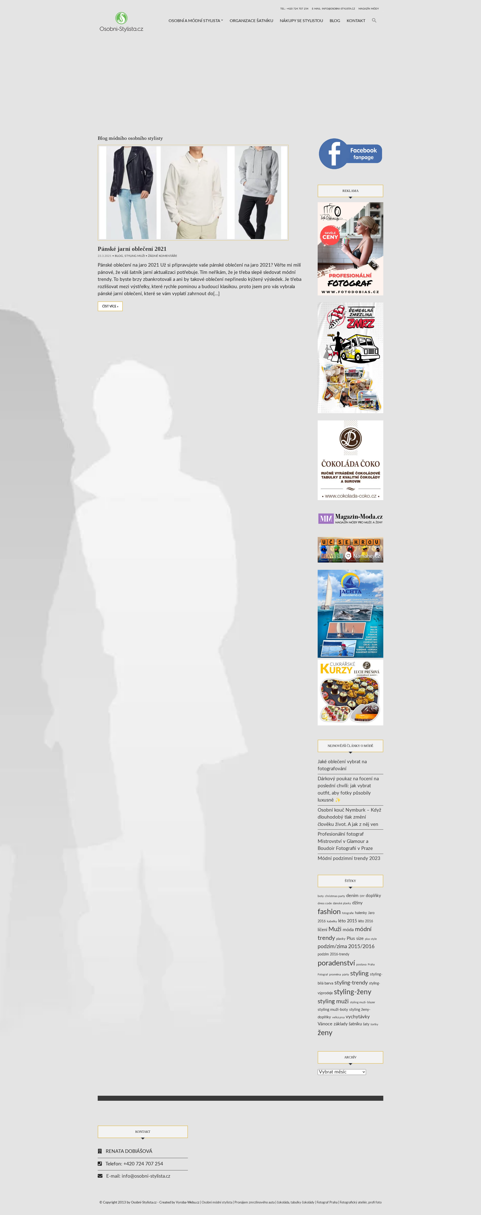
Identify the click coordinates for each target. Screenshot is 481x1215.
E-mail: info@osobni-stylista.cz (333, 9)
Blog (335, 21)
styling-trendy (351, 982)
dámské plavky (342, 903)
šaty (366, 1024)
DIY (362, 896)
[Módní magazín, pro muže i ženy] (351, 518)
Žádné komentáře (162, 255)
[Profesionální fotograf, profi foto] (351, 248)
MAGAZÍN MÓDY (368, 9)
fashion (329, 912)
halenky (361, 913)
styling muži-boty (333, 1010)
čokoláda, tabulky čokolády (295, 1202)
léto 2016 (365, 921)
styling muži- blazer (362, 1002)
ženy (325, 1033)
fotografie (348, 913)
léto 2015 (347, 921)
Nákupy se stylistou (301, 21)
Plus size (355, 938)
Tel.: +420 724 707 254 (294, 9)
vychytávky (358, 1016)
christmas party (335, 896)
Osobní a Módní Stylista (194, 21)
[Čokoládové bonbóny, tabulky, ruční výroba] (351, 460)
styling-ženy (352, 992)
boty (321, 896)
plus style (371, 939)
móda (348, 930)
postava (361, 964)
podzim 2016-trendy (333, 954)
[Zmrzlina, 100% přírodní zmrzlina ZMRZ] (351, 357)
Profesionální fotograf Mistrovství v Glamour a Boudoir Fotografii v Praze (345, 841)
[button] (374, 21)
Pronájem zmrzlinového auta (254, 1202)
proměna (335, 974)
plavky (340, 939)
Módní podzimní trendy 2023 (349, 858)
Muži (334, 929)
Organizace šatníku (251, 21)
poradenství (336, 963)
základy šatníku (348, 1024)
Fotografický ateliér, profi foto (361, 1202)
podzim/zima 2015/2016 (346, 946)
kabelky (332, 921)
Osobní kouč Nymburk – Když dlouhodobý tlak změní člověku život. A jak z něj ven (349, 817)
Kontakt (356, 21)
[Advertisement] (240, 78)
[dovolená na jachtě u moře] (351, 613)
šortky (374, 1024)
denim (352, 895)
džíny (357, 903)
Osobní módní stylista (217, 1202)
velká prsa (338, 1017)
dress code (325, 903)
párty (345, 974)
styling (359, 973)
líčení (322, 930)
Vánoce (325, 1024)
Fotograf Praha (327, 1202)
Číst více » (110, 306)
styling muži (135, 255)
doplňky (373, 896)
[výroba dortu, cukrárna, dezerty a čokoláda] (351, 692)
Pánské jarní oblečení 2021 (132, 249)
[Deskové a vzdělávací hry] (351, 549)
